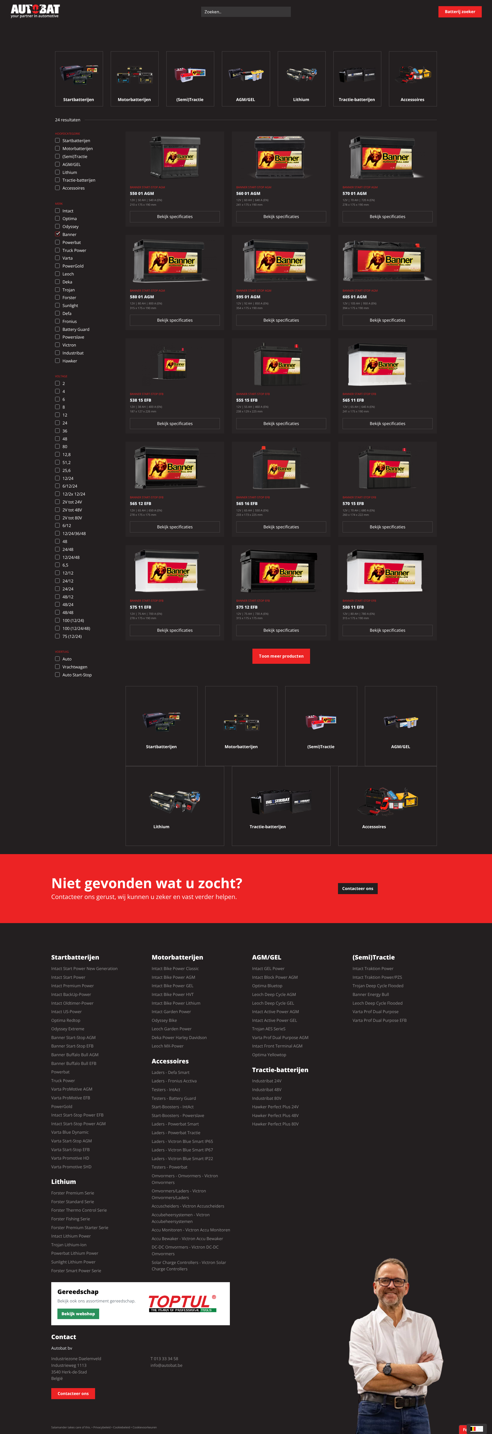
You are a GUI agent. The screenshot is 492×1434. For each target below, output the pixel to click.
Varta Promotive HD (70, 1158)
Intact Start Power (68, 977)
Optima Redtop (65, 1020)
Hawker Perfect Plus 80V (275, 1124)
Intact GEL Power (268, 968)
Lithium (63, 1182)
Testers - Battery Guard (174, 1098)
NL (480, 1428)
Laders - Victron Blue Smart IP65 (182, 1141)
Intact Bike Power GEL (172, 985)
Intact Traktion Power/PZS (377, 977)
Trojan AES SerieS (268, 1029)
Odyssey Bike (164, 1020)
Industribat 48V (266, 1089)
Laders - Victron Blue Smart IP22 (182, 1158)
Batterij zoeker (460, 11)
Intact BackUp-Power (71, 994)
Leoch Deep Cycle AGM (274, 994)
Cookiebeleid (121, 1427)
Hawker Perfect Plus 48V (275, 1115)
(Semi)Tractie (374, 957)
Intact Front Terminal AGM (277, 1046)
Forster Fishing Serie (70, 1219)
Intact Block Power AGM (275, 977)
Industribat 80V (266, 1098)
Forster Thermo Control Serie (79, 1210)
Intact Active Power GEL (274, 1020)
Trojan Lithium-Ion (69, 1245)
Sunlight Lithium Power (73, 1262)
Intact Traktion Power (373, 968)
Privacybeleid (102, 1427)
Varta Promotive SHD (71, 1167)
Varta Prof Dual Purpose (376, 1011)
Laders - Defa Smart (170, 1072)
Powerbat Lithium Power (74, 1253)
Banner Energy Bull (371, 994)
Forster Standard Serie (72, 1201)
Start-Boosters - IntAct (173, 1107)
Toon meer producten (281, 656)
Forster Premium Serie (72, 1193)
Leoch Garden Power (172, 1029)
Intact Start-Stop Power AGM (78, 1123)
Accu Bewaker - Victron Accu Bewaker (187, 1238)
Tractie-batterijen (280, 1070)
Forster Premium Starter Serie (79, 1227)
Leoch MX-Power (168, 1046)
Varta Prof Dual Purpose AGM (280, 1037)
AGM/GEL (266, 957)
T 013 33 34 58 (164, 1358)
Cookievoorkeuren (145, 1427)
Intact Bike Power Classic (175, 968)
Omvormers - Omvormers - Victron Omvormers (185, 1179)
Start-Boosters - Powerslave (178, 1115)
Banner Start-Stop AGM (73, 1037)
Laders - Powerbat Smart (175, 1124)
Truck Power (63, 1080)
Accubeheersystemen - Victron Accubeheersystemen (181, 1218)
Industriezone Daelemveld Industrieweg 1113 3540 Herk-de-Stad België (76, 1368)
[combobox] (477, 1429)
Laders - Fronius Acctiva (174, 1081)
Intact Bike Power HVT (173, 994)
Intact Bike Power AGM (173, 977)
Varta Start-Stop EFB (70, 1149)
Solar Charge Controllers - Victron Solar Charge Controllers (189, 1266)
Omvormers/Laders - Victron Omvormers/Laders (179, 1194)
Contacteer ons (357, 888)
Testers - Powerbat (169, 1167)
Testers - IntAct (166, 1089)
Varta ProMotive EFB (70, 1098)
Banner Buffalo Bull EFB (73, 1063)
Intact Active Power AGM (275, 1011)
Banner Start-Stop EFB (72, 1046)
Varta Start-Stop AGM (71, 1141)
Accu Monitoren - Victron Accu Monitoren (191, 1230)
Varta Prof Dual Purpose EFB (380, 1020)
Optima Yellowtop (269, 1054)
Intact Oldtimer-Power (72, 1003)
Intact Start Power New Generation (84, 968)
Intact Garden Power (171, 1011)
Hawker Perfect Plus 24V (275, 1107)
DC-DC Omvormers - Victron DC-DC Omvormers (185, 1250)
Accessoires (170, 1061)
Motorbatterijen (177, 957)
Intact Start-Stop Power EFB (77, 1115)
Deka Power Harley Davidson (179, 1037)
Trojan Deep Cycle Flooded (378, 985)
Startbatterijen (75, 957)
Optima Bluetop (267, 985)
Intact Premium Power (72, 985)
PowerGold (61, 1106)
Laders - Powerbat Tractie (176, 1132)
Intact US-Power (66, 1011)
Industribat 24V (266, 1081)
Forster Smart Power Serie (76, 1270)
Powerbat (60, 1072)
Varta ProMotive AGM (72, 1089)
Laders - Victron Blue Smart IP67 (182, 1150)
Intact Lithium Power (71, 1236)
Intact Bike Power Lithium (176, 1003)
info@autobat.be (167, 1365)
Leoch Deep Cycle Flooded (378, 1003)
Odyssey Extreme (67, 1029)
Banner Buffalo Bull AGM (75, 1054)
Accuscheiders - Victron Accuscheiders (188, 1206)
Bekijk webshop (78, 1314)
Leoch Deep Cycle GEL (273, 1003)
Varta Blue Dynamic (70, 1132)
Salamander (59, 1427)
